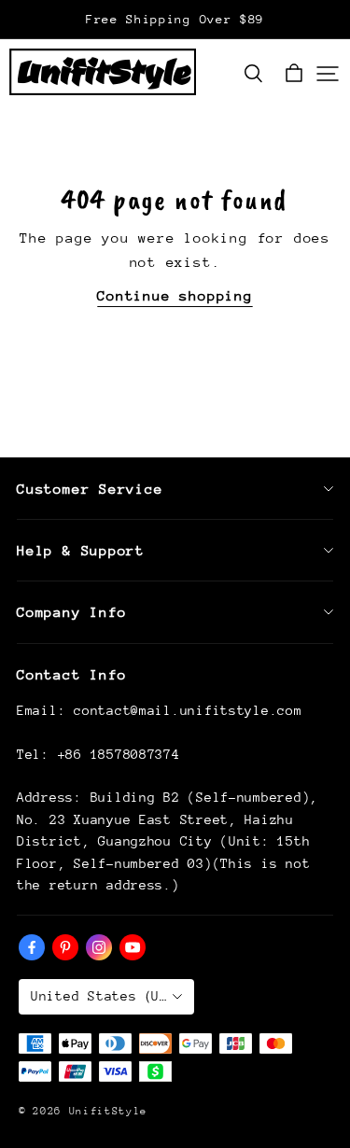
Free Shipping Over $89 (175, 19)
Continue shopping (174, 295)
